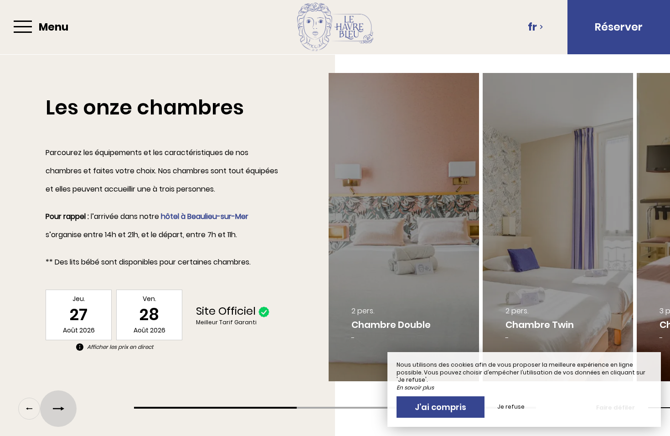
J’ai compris (440, 407)
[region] (335, 232)
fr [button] (532, 27)
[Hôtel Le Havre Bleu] (335, 27)
